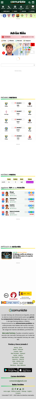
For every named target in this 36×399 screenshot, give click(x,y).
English (30, 391)
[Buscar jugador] (29, 2)
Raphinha (12, 205)
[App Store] (25, 370)
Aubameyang (13, 198)
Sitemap (24, 391)
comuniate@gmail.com (18, 381)
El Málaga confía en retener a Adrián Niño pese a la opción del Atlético (23, 256)
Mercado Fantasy (8, 333)
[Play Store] (11, 370)
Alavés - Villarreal (18, 349)
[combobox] (27, 52)
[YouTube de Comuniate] (20, 389)
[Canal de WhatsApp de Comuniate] (13, 389)
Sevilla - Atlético (18, 355)
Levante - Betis (18, 351)
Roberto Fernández (15, 211)
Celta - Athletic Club (18, 361)
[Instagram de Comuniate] (23, 389)
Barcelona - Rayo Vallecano (18, 365)
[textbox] (27, 52)
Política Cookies (15, 391)
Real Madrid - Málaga (18, 357)
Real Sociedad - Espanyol (18, 353)
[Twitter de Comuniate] (17, 389)
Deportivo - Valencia (18, 359)
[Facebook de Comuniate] (15, 389)
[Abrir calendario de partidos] (33, 2)
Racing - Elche (18, 347)
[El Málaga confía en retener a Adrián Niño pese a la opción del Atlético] (6, 255)
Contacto (18, 393)
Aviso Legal (7, 391)
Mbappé (12, 192)
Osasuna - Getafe (18, 363)
